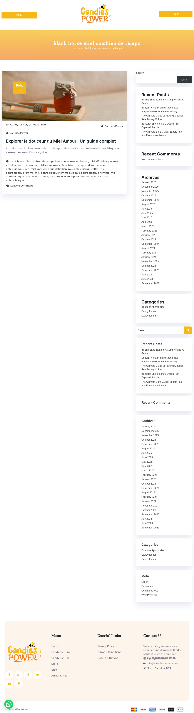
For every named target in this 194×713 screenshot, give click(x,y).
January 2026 (148, 182)
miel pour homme (78, 176)
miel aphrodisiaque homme (92, 172)
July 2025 (146, 208)
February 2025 (149, 230)
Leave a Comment (21, 185)
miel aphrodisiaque (87, 165)
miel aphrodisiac (63, 165)
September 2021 (150, 283)
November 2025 (150, 191)
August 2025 (148, 204)
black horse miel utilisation (71, 161)
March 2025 (147, 226)
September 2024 (150, 244)
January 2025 (148, 235)
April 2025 (146, 222)
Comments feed (149, 590)
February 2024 (149, 252)
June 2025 (147, 213)
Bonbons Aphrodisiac (152, 307)
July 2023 (146, 274)
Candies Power (114, 126)
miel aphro (45, 165)
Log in (144, 582)
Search (140, 72)
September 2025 (150, 200)
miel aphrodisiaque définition (49, 169)
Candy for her (18, 124)
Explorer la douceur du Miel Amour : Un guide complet (61, 141)
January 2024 (148, 257)
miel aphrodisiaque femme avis (54, 172)
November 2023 (150, 261)
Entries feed (147, 586)
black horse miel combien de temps (32, 161)
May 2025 (146, 217)
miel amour (30, 165)
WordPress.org (149, 595)
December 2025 (150, 186)
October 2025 (148, 195)
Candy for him (37, 124)
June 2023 (147, 279)
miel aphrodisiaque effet (83, 169)
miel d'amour (40, 176)
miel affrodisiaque (101, 161)
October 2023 (148, 266)
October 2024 (148, 239)
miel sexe (96, 176)
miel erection (58, 176)
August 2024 (148, 248)
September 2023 (150, 270)
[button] (8, 704)
